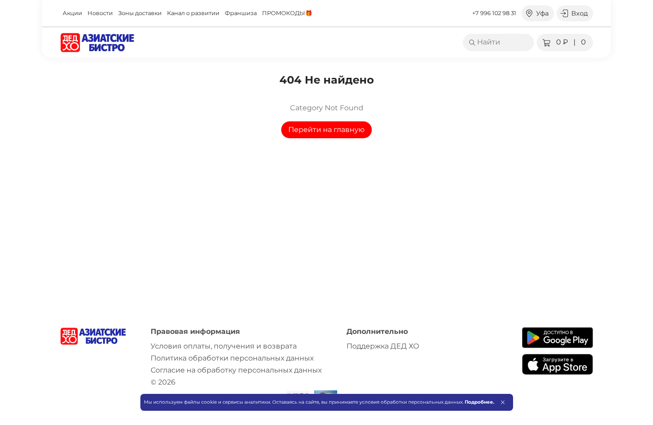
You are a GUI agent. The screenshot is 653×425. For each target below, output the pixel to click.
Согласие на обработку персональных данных (236, 370)
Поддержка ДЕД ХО (382, 346)
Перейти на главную (326, 129)
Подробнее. (479, 402)
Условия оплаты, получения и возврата (224, 346)
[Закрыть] (503, 402)
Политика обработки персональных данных (232, 358)
